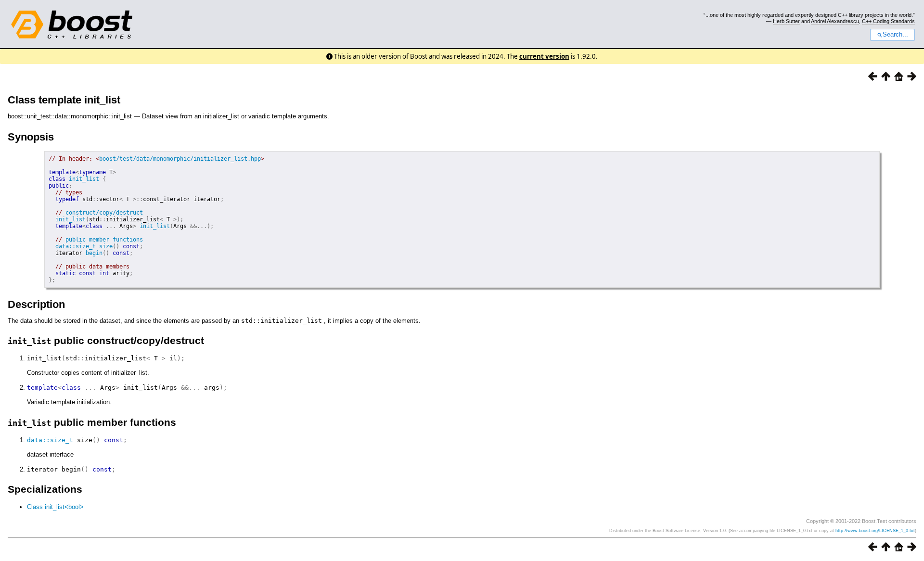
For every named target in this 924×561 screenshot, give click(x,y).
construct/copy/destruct (104, 212)
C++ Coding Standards (888, 21)
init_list (84, 179)
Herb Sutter (786, 21)
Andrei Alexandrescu (835, 21)
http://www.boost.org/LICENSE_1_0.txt (875, 530)
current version (544, 56)
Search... (895, 34)
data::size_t (75, 246)
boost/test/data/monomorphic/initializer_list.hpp (180, 158)
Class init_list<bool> (55, 506)
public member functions (104, 239)
